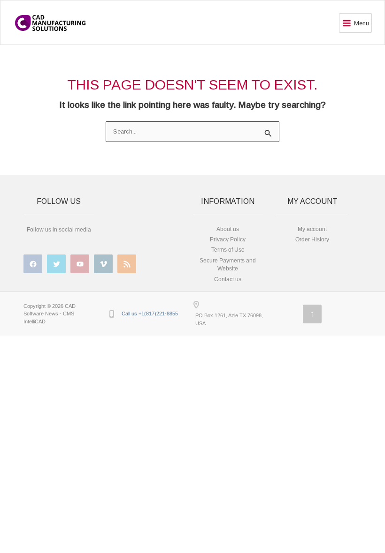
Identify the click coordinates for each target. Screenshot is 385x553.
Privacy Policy (228, 239)
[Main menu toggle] (355, 23)
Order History (312, 239)
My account (312, 229)
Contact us (227, 279)
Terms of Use (228, 250)
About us (227, 229)
